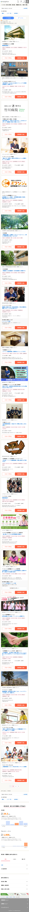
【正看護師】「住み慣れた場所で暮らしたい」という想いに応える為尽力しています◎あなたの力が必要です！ (14, 654)
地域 (5, 859)
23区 (2, 865)
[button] (14, 40)
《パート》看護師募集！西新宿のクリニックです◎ (13, 351)
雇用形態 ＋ (16, 13)
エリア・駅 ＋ (9, 13)
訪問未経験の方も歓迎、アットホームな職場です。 (13, 616)
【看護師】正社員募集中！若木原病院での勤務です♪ (14, 270)
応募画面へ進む (21, 58)
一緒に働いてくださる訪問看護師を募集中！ (12, 534)
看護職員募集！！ (6, 45)
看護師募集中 (5, 497)
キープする (8, 58)
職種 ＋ (3, 13)
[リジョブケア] (5, 1)
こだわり (14, 859)
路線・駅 (23, 859)
